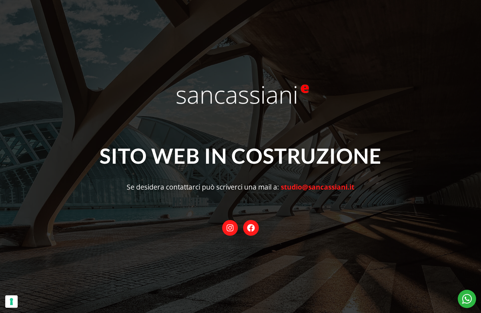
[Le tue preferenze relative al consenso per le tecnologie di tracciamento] (11, 301)
